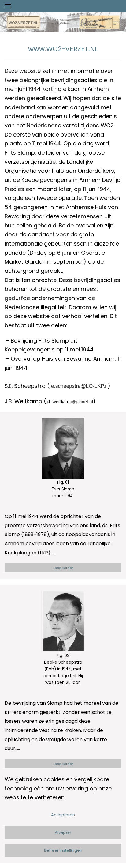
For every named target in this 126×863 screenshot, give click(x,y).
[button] (8, 6)
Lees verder (63, 567)
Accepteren (63, 815)
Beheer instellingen (63, 850)
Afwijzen (63, 832)
